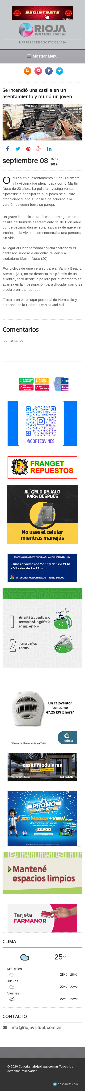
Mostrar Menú (45, 56)
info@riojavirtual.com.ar (36, 1027)
